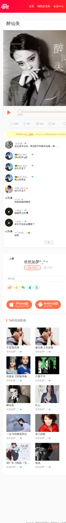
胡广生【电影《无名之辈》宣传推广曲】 (18, 463)
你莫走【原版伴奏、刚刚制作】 (18, 376)
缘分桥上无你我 (44, 347)
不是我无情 (12, 347)
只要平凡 (40, 376)
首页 (31, 6)
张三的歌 (40, 434)
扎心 (37, 405)
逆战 (37, 463)
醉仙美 (10, 405)
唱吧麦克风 (43, 6)
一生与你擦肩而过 (16, 434)
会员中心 (58, 6)
